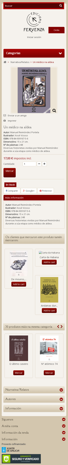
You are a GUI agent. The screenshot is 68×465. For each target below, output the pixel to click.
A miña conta (10, 426)
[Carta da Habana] (49, 252)
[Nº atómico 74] (49, 348)
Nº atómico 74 (49, 363)
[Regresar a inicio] (4, 62)
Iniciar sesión (34, 37)
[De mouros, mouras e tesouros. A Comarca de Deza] (19, 263)
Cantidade (8, 163)
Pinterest (46, 190)
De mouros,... (18, 279)
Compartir (12, 190)
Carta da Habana (49, 257)
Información (13, 408)
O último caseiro (18, 363)
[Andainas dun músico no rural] (49, 290)
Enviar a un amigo (17, 115)
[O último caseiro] (19, 348)
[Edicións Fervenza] (34, 22)
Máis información (14, 197)
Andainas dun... (49, 305)
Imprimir (12, 120)
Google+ (30, 190)
